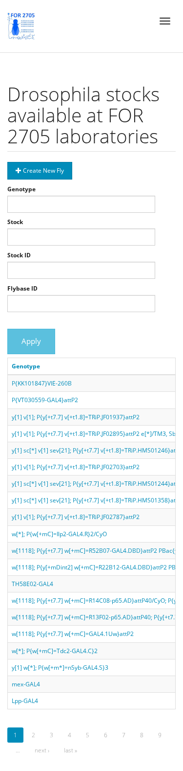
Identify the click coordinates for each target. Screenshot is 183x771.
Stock (15, 222)
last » (70, 750)
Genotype (21, 189)
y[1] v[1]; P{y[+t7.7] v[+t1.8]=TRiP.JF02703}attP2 (76, 467)
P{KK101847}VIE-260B (42, 383)
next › (42, 750)
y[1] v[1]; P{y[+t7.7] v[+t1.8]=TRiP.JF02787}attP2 (76, 517)
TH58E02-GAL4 (32, 584)
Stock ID (19, 255)
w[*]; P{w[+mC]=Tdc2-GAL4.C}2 (55, 651)
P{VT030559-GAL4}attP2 (45, 400)
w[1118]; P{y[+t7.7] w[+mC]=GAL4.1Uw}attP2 (73, 634)
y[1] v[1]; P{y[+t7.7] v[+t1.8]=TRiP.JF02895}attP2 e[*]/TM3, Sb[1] (97, 434)
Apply (31, 341)
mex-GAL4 (26, 684)
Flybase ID (22, 288)
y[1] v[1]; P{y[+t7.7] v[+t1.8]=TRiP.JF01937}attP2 (76, 417)
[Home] (21, 26)
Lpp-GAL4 (25, 701)
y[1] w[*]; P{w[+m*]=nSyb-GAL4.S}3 (60, 667)
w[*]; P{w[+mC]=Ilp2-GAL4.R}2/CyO (59, 534)
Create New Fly (42, 170)
